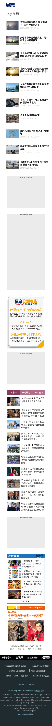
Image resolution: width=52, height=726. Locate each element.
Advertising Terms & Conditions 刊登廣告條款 (26, 691)
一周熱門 (26, 392)
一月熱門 (39, 392)
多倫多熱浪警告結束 (30, 115)
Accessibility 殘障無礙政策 (15, 666)
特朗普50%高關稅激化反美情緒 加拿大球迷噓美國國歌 (32, 460)
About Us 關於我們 (38, 670)
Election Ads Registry (26, 685)
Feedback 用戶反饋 (41, 675)
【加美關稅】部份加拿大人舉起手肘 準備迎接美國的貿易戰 (32, 448)
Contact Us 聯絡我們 (17, 670)
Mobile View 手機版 (26, 714)
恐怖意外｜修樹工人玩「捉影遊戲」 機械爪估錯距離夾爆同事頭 (32, 483)
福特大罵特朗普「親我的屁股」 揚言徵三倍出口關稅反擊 (32, 495)
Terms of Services (13, 675)
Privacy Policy (37, 666)
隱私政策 (46, 666)
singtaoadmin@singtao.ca (39, 705)
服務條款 (24, 675)
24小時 (13, 392)
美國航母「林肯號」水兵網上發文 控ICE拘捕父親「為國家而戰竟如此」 (32, 436)
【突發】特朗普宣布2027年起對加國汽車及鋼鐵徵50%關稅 (32, 425)
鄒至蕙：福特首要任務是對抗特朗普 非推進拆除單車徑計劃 (32, 472)
